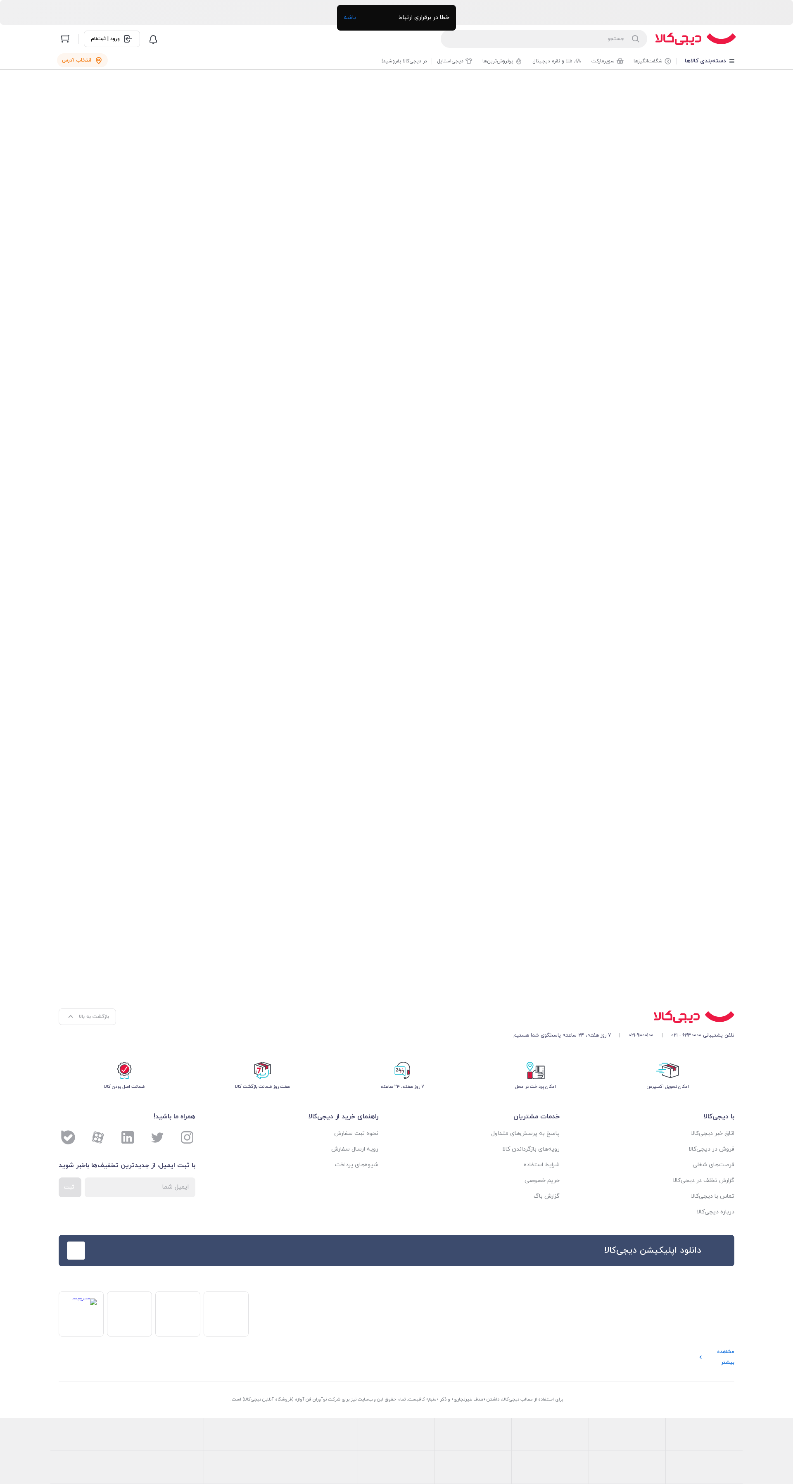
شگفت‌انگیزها (648, 61)
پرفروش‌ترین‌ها (497, 61)
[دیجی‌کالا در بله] (68, 1137)
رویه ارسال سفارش (354, 1149)
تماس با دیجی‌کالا (712, 1196)
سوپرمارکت (603, 61)
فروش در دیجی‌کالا (711, 1149)
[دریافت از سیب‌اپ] (124, 1250)
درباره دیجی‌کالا (715, 1212)
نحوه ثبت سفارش (356, 1133)
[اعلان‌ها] (153, 39)
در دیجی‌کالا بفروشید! (404, 61)
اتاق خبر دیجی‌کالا (712, 1133)
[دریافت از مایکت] (189, 1250)
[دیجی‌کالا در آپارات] (98, 1137)
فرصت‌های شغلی (713, 1165)
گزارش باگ (547, 1196)
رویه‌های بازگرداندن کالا (531, 1149)
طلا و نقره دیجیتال (552, 61)
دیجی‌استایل (450, 61)
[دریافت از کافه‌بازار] (255, 1250)
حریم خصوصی (542, 1180)
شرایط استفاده (542, 1165)
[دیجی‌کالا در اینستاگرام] (187, 1137)
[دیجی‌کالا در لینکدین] (127, 1137)
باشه (350, 17)
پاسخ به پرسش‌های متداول (525, 1133)
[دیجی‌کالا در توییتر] (157, 1137)
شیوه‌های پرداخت (356, 1165)
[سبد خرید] (65, 39)
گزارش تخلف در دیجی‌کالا (703, 1180)
